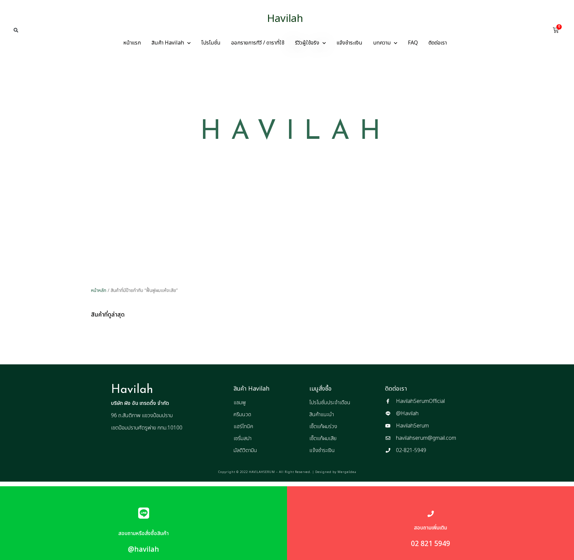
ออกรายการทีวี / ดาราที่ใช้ (257, 43)
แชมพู (240, 403)
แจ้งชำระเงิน (349, 43)
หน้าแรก (132, 43)
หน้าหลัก (98, 290)
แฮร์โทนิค (243, 426)
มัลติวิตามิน (245, 450)
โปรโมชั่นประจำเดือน (329, 403)
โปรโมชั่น (211, 43)
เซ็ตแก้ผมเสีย (322, 438)
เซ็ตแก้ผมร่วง (323, 426)
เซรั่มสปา (242, 438)
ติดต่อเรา (438, 43)
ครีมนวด (242, 415)
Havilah (285, 19)
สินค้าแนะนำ (321, 415)
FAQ (413, 43)
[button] (16, 30)
